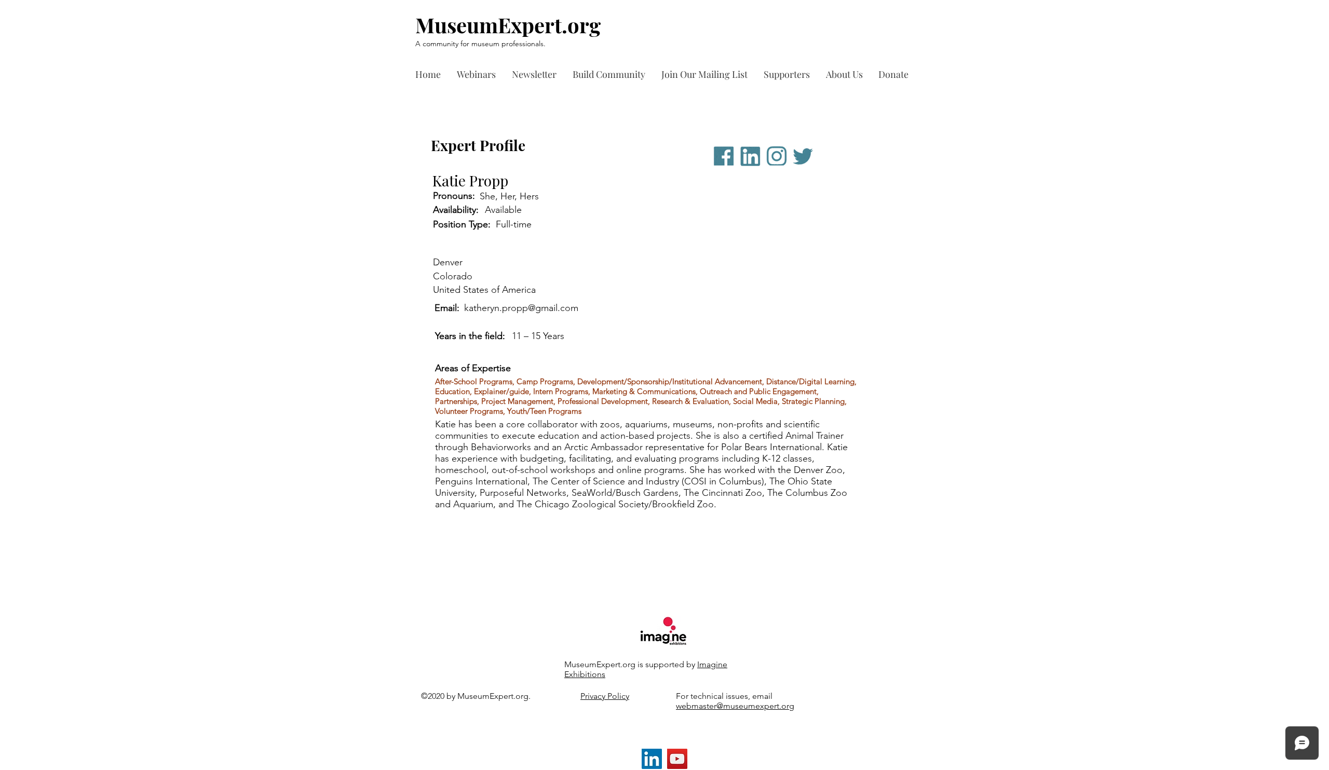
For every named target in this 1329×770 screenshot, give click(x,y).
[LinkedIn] (652, 759)
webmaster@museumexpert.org (735, 706)
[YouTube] (677, 759)
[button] (789, 74)
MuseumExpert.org (508, 24)
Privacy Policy (604, 696)
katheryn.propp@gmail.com (521, 308)
